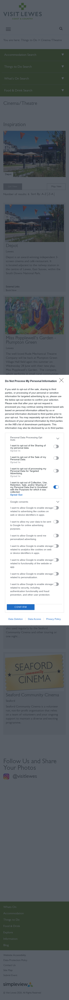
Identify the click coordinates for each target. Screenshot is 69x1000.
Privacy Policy (53, 619)
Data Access (34, 619)
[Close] (62, 381)
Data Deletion (15, 619)
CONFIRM (21, 607)
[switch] (56, 446)
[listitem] (34, 438)
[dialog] (34, 500)
